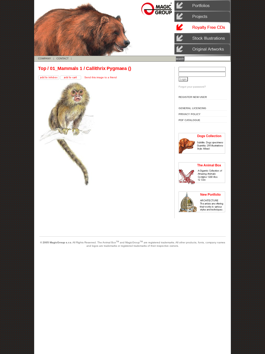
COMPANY (44, 58)
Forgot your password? (192, 86)
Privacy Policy (190, 114)
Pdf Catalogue (189, 120)
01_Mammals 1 (66, 68)
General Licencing (192, 108)
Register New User (193, 97)
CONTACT (62, 58)
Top (42, 68)
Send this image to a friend (100, 77)
